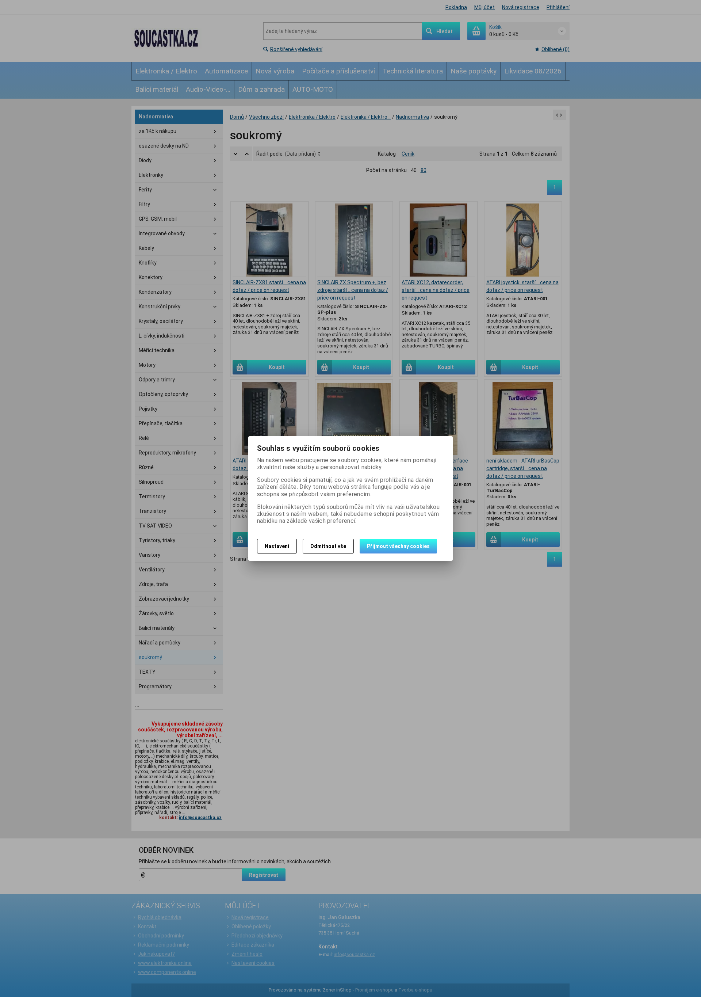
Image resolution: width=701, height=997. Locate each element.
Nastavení (277, 546)
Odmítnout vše (328, 546)
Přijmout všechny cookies (398, 546)
